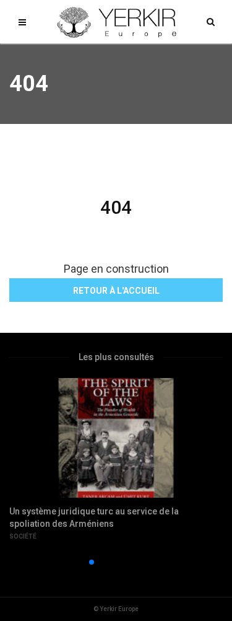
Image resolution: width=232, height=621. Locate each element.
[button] (71, 562)
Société (23, 536)
